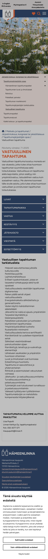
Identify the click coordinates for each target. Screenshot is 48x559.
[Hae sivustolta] (39, 13)
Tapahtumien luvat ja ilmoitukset (18, 90)
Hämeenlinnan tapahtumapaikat (18, 86)
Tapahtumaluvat (10, 117)
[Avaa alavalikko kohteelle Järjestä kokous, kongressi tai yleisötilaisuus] (45, 76)
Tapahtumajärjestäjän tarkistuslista (19, 105)
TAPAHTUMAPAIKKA (15, 207)
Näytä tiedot (24, 554)
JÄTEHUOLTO (11, 232)
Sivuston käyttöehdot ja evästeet (16, 477)
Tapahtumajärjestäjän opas (15, 81)
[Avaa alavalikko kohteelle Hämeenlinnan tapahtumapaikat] (45, 85)
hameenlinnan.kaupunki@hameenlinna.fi (19, 469)
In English (6, 4)
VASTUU (8, 216)
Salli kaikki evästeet (24, 540)
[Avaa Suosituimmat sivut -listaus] (34, 13)
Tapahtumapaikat (11, 114)
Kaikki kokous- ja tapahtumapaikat (18, 121)
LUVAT (7, 199)
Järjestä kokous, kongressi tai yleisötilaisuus (20, 77)
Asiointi (38, 2)
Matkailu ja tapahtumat (17, 131)
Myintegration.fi (20, 5)
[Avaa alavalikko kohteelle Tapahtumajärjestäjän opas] (45, 81)
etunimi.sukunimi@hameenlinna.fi (17, 472)
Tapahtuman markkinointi (15, 101)
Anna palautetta (38, 7)
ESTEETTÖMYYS (12, 249)
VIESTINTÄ (9, 241)
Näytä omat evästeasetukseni (15, 484)
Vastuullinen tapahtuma (15, 109)
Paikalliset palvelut (12, 97)
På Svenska (6, 6)
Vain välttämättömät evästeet (24, 547)
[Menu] (44, 14)
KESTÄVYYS (10, 224)
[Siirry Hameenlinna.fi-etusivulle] (3, 131)
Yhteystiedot (38, 5)
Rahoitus (9, 93)
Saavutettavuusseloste (12, 480)
